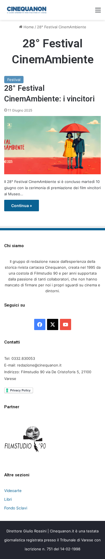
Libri (8, 499)
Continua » (21, 205)
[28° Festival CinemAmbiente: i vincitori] (52, 145)
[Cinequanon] (26, 10)
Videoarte (13, 490)
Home (28, 27)
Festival (13, 79)
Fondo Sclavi (15, 508)
